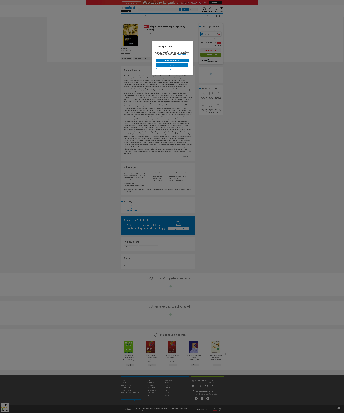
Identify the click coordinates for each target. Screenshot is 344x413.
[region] (172, 58)
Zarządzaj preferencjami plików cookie (167, 69)
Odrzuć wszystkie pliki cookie (172, 65)
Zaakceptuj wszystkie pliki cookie (172, 60)
